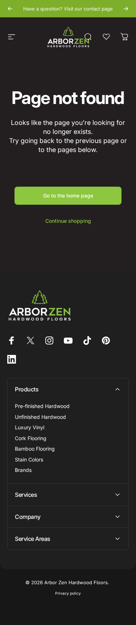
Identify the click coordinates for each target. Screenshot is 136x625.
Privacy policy (68, 593)
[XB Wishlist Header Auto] (106, 37)
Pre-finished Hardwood (42, 406)
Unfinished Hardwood (40, 417)
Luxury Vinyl (29, 427)
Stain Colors (29, 459)
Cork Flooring (30, 438)
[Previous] (10, 8)
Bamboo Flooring (35, 449)
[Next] (126, 8)
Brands (23, 470)
